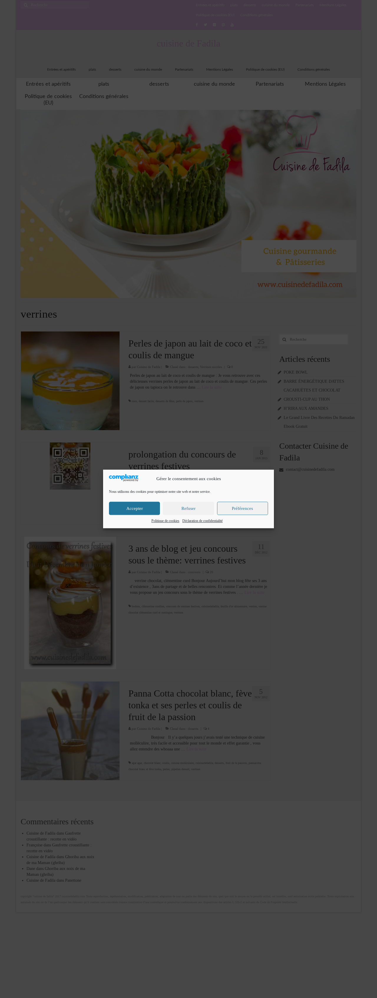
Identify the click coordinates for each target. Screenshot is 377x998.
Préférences (242, 508)
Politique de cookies (165, 521)
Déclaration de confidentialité (202, 521)
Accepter (134, 508)
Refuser (188, 508)
